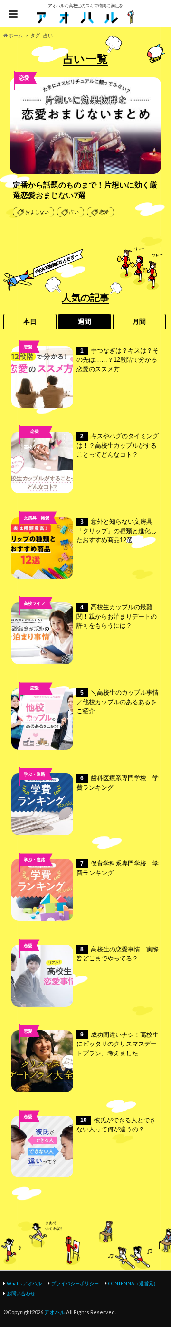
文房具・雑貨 (36, 517)
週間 (84, 321)
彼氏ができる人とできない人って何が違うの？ (116, 1125)
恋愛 (104, 212)
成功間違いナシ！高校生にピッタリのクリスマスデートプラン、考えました (117, 1044)
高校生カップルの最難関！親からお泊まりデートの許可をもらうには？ (116, 616)
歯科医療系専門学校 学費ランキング (117, 782)
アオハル (54, 1312)
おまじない (37, 212)
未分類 (34, 703)
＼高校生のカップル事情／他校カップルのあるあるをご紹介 (117, 702)
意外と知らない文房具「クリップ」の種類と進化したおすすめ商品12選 (116, 531)
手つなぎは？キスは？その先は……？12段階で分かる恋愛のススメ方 (117, 360)
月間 (139, 321)
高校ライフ (34, 447)
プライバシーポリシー (75, 1283)
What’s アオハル (24, 1283)
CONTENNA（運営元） (133, 1283)
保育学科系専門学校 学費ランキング (117, 868)
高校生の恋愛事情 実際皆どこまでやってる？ (117, 954)
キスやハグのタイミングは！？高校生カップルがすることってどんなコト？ (117, 445)
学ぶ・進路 (34, 774)
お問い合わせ (21, 1293)
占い (74, 212)
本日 (30, 321)
